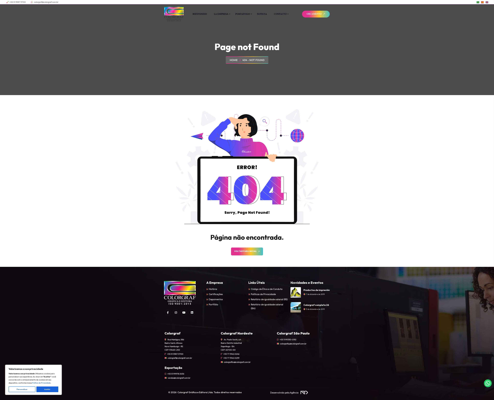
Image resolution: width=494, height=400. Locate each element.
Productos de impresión (316, 290)
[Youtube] (184, 312)
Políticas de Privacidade (263, 294)
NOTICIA (262, 14)
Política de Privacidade (41, 383)
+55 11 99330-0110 (288, 339)
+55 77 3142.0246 (231, 354)
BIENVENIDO (200, 14)
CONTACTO (280, 14)
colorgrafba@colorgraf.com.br (237, 362)
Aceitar (47, 389)
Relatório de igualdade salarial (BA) (267, 306)
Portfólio (213, 304)
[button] (488, 383)
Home (234, 60)
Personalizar (22, 389)
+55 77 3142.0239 (231, 358)
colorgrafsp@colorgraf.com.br (293, 343)
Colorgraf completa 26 (316, 305)
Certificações (216, 294)
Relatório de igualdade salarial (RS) (269, 299)
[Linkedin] (192, 312)
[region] (33, 380)
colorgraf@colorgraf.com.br (180, 358)
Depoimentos (216, 299)
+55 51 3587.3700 (175, 354)
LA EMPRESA (221, 14)
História (213, 289)
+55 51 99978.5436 (175, 373)
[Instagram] (176, 312)
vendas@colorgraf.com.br (179, 378)
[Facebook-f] (168, 312)
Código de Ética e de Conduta (266, 289)
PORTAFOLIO (242, 14)
